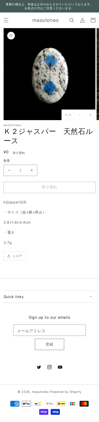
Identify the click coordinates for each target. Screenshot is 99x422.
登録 (49, 344)
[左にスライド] (79, 115)
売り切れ (49, 187)
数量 (7, 160)
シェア (17, 256)
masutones (40, 392)
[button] (6, 20)
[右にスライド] (90, 115)
